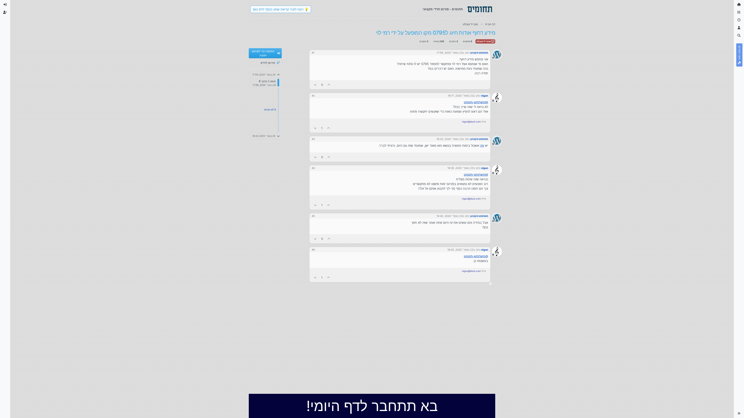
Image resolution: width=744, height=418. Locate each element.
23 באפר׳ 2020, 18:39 (460, 168)
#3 (313, 138)
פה (482, 145)
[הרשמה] (5, 12)
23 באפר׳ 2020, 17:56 (449, 52)
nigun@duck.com (471, 121)
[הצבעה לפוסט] (329, 85)
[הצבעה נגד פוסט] (315, 85)
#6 (313, 249)
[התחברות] (5, 5)
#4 (313, 168)
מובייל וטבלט (483, 41)
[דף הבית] (738, 5)
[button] (738, 413)
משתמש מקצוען (479, 52)
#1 (313, 52)
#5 (313, 216)
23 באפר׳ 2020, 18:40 (449, 216)
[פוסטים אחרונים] (738, 20)
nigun (484, 95)
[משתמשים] (738, 28)
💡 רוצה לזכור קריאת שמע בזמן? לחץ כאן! (280, 9)
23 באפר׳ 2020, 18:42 (460, 249)
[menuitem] (5, 5)
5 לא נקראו (270, 109)
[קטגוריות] (738, 12)
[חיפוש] (738, 36)
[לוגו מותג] (480, 9)
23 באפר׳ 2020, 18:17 (460, 95)
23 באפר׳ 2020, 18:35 (449, 138)
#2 (313, 95)
